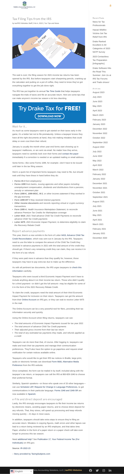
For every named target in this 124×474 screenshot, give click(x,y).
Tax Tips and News (51, 23)
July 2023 (97, 97)
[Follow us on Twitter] (97, 470)
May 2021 (97, 215)
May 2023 (97, 106)
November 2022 (100, 133)
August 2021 (98, 201)
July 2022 (97, 151)
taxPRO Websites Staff (23, 23)
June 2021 (97, 211)
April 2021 (97, 220)
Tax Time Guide (53, 91)
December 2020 (100, 238)
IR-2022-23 (25, 448)
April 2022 (97, 165)
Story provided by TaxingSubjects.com (32, 454)
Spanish (32, 394)
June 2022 (97, 156)
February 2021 (99, 229)
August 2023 (98, 92)
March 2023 (98, 115)
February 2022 (99, 174)
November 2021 (100, 188)
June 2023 (97, 101)
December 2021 (100, 183)
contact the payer (70, 154)
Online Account (29, 300)
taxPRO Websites (73, 470)
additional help (24, 439)
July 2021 (97, 206)
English (19, 471)
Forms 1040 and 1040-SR (66, 390)
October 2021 (99, 192)
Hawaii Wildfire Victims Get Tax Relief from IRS (100, 33)
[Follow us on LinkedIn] (110, 470)
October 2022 (99, 138)
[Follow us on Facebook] (90, 470)
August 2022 (98, 147)
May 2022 (97, 161)
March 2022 (98, 170)
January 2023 (99, 124)
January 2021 (99, 233)
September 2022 (100, 142)
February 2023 (99, 120)
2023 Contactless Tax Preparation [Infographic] (101, 60)
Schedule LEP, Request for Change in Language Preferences (48, 387)
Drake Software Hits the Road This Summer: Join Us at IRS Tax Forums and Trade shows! (102, 75)
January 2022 (99, 179)
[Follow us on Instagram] (103, 470)
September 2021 (100, 197)
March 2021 (98, 224)
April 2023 (97, 110)
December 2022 (100, 129)
